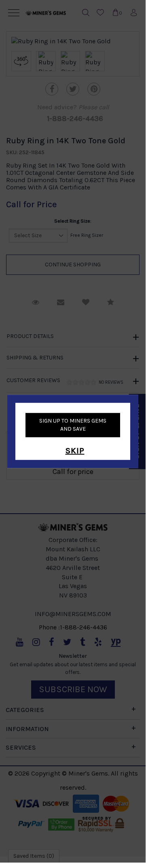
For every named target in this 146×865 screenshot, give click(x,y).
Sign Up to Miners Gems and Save (72, 424)
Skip (75, 450)
